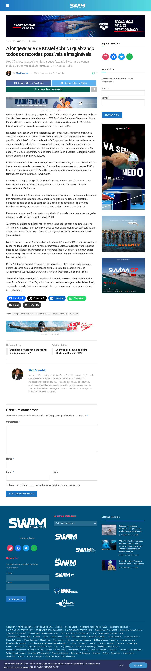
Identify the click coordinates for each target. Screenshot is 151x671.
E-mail (10, 472)
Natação (32, 41)
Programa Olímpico (60, 653)
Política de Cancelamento (130, 650)
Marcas (49, 650)
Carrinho (36, 637)
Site (56, 472)
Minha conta (60, 650)
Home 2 (82, 643)
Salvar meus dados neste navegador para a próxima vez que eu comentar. (45, 485)
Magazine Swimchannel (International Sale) (24, 650)
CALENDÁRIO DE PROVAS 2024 (78, 630)
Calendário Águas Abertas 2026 (93, 627)
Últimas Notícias (20, 41)
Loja (56, 646)
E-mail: (105, 88)
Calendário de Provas (119, 627)
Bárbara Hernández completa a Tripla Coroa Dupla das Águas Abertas (130, 528)
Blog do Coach (71, 627)
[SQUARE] (123, 275)
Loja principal (67, 646)
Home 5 (110, 643)
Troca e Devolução (34, 656)
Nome (10, 458)
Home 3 (91, 643)
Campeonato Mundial (23, 314)
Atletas (59, 627)
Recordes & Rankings (80, 653)
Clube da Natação (13, 640)
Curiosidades (59, 640)
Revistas (96, 653)
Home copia (132, 643)
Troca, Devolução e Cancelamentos (60, 656)
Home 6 (120, 643)
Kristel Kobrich (60, 314)
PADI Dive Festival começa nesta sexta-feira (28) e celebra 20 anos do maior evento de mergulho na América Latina (131, 546)
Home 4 (101, 643)
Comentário (13, 421)
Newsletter (73, 650)
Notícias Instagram (99, 650)
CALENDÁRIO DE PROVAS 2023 (49, 630)
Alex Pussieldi (22, 73)
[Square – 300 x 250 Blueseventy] (123, 233)
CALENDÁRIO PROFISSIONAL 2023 (75, 633)
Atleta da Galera (25, 627)
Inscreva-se (20, 646)
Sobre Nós (115, 653)
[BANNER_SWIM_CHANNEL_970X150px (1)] (75, 26)
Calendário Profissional (16, 633)
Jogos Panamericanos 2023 (40, 646)
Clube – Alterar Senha (52, 637)
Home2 (9, 646)
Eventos (114, 640)
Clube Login (45, 640)
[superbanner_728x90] (51, 326)
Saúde (105, 653)
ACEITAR (138, 665)
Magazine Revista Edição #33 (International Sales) (97, 646)
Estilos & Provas (101, 640)
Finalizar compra (128, 640)
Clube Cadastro (115, 637)
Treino (20, 656)
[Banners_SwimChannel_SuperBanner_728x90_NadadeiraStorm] (51, 103)
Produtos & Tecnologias (38, 653)
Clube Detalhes (30, 640)
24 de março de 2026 (43, 73)
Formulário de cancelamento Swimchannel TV (48, 643)
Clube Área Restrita (97, 637)
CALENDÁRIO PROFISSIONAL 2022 (43, 633)
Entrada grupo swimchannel (79, 640)
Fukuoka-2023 (43, 314)
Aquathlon (10, 627)
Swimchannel (129, 653)
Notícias (84, 650)
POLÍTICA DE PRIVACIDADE (44, 667)
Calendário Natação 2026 (131, 630)
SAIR (121, 665)
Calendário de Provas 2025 (106, 630)
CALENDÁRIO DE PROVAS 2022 (19, 630)
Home (8, 41)
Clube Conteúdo (131, 637)
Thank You (10, 656)
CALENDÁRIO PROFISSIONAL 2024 (108, 633)
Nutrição (113, 650)
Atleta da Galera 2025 (44, 627)
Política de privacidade (16, 653)
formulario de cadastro (16, 643)
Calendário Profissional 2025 (18, 637)
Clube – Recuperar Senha (75, 637)
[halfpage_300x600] (123, 166)
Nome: (105, 98)
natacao (74, 314)
